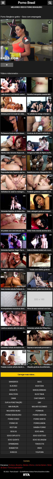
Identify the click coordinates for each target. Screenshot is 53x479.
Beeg (39, 382)
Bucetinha (39, 394)
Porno (31, 465)
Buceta (19, 465)
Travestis (39, 444)
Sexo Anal (39, 431)
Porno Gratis (40, 419)
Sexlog (13, 431)
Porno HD (13, 423)
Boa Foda (39, 386)
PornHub (40, 411)
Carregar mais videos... (26, 375)
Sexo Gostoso (39, 436)
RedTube (13, 427)
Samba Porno (39, 427)
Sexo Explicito (13, 436)
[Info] (6, 65)
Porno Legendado (15, 468)
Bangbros (13, 382)
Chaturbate (39, 398)
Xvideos (13, 452)
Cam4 (13, 398)
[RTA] (26, 475)
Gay (39, 402)
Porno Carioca (39, 415)
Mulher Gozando (39, 407)
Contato (26, 461)
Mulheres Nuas (13, 411)
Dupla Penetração (13, 402)
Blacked (13, 386)
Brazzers (13, 394)
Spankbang (13, 444)
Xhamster (13, 448)
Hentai (25, 465)
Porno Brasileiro (13, 415)
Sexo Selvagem (39, 440)
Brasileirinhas (39, 390)
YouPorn (39, 452)
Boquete (13, 390)
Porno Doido (13, 419)
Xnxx (39, 448)
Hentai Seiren (40, 465)
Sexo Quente (13, 440)
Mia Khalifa (13, 407)
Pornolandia (39, 423)
